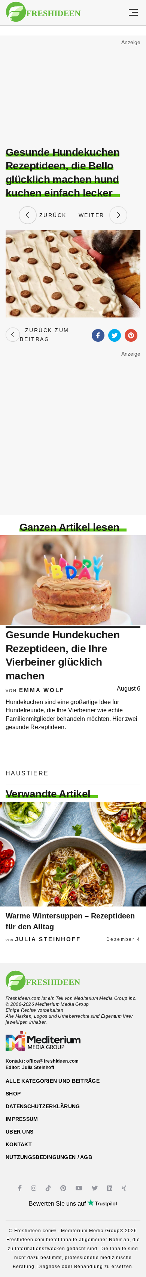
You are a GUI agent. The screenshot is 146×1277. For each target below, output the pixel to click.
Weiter (94, 215)
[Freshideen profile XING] (125, 1188)
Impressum (22, 1119)
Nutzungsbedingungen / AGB (49, 1157)
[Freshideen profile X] (96, 1188)
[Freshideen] (43, 11)
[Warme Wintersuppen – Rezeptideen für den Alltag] (73, 854)
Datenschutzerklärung (43, 1106)
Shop (13, 1094)
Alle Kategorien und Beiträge (53, 1081)
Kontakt (19, 1144)
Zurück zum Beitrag (44, 334)
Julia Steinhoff (48, 939)
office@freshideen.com (52, 1061)
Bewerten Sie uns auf (58, 1203)
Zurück (52, 215)
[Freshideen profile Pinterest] (64, 1188)
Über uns (19, 1132)
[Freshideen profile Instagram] (34, 1188)
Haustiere (27, 773)
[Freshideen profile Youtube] (80, 1188)
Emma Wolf (41, 690)
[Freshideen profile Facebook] (21, 1188)
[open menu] (133, 12)
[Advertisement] (73, 92)
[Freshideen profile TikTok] (49, 1188)
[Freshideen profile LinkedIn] (110, 1188)
